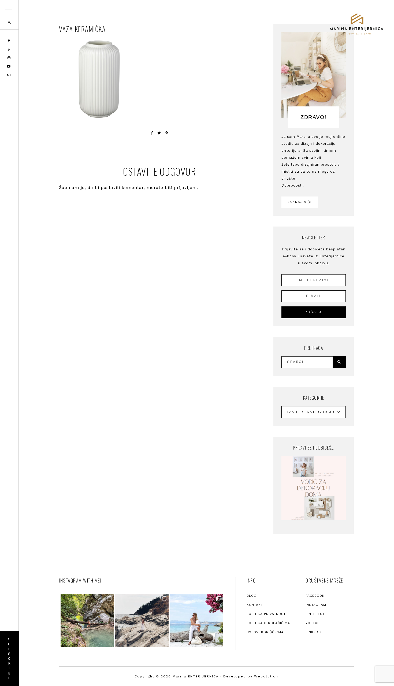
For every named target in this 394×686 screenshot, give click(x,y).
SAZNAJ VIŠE (300, 202)
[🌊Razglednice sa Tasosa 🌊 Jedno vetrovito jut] (141, 620)
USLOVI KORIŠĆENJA (265, 632)
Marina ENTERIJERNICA (356, 24)
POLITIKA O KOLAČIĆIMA (268, 623)
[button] (9, 7)
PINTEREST (315, 614)
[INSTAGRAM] (9, 58)
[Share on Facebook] (152, 133)
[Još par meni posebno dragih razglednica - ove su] (87, 620)
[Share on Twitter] (159, 133)
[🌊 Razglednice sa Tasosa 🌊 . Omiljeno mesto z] (196, 620)
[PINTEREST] (9, 49)
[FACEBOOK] (9, 41)
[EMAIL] (9, 75)
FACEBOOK (315, 596)
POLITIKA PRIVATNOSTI (267, 614)
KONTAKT (255, 605)
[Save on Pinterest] (166, 133)
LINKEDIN (314, 632)
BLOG (252, 596)
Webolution (266, 676)
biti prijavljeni (181, 187)
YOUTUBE (314, 623)
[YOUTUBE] (9, 66)
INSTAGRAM (316, 605)
